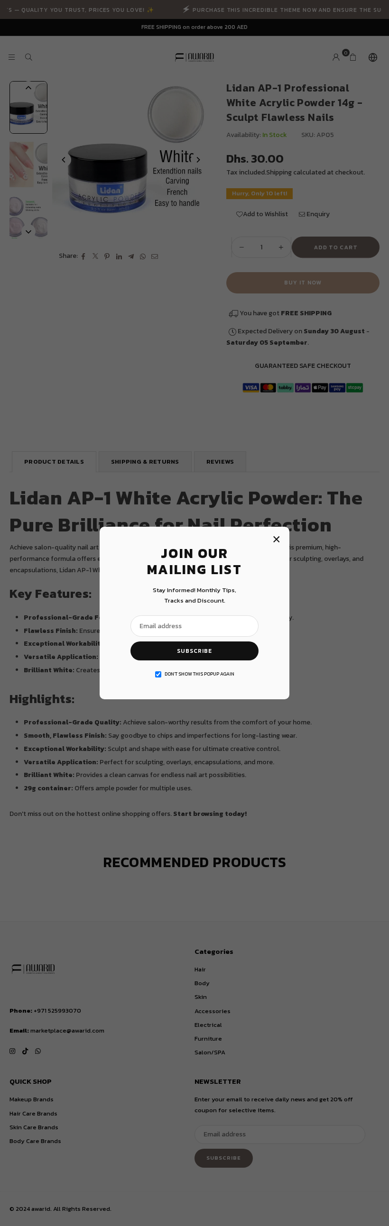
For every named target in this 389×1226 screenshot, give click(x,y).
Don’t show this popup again (199, 673)
